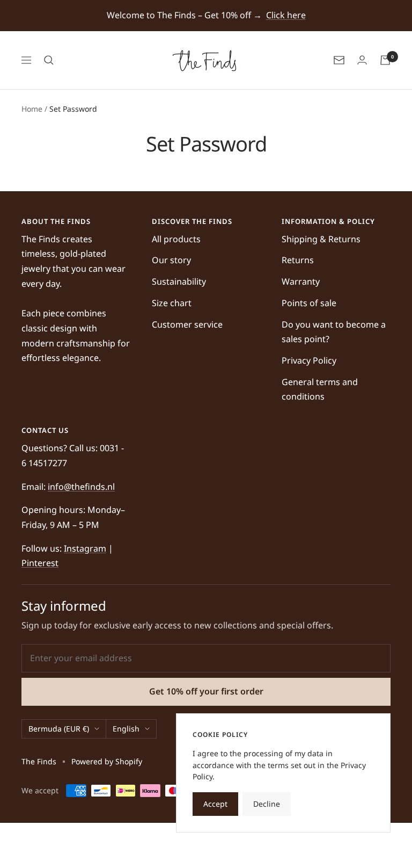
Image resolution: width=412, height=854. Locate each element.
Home (31, 109)
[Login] (362, 60)
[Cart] (385, 60)
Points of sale (309, 303)
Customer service (187, 324)
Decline (266, 804)
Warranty (301, 281)
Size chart (172, 303)
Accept (215, 804)
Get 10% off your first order (206, 691)
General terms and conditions (320, 389)
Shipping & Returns (321, 239)
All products (176, 239)
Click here (286, 15)
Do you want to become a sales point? (334, 332)
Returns (298, 260)
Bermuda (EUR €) (58, 728)
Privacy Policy (309, 360)
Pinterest (39, 563)
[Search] (49, 60)
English (126, 728)
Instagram (85, 548)
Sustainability (179, 281)
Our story (171, 260)
